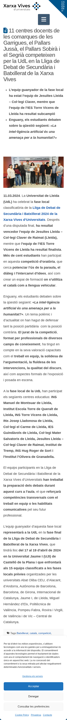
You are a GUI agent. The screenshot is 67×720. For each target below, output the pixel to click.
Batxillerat (22, 633)
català (33, 633)
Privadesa (36, 715)
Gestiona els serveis (32, 676)
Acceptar (33, 686)
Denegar (33, 696)
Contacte (47, 715)
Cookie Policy (22, 715)
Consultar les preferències (34, 706)
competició (44, 633)
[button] (44, 19)
